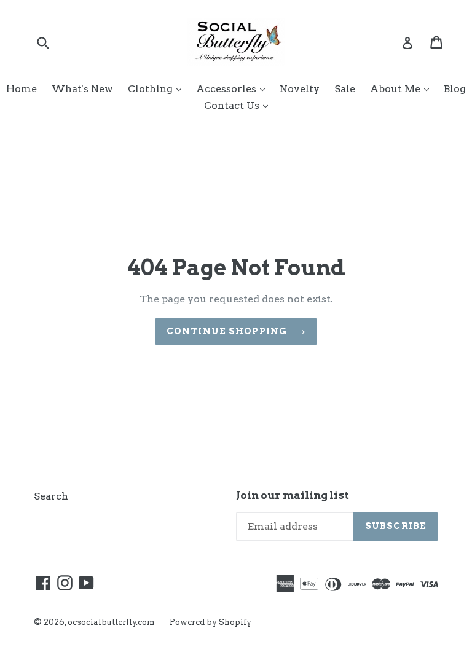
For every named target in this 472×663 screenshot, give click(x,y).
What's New (82, 89)
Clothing (157, 88)
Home (21, 89)
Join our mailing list (292, 495)
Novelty (300, 89)
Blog (455, 89)
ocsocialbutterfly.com (111, 622)
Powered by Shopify (210, 622)
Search (51, 496)
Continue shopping (227, 331)
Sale (344, 89)
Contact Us (239, 105)
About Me (402, 88)
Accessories (233, 88)
